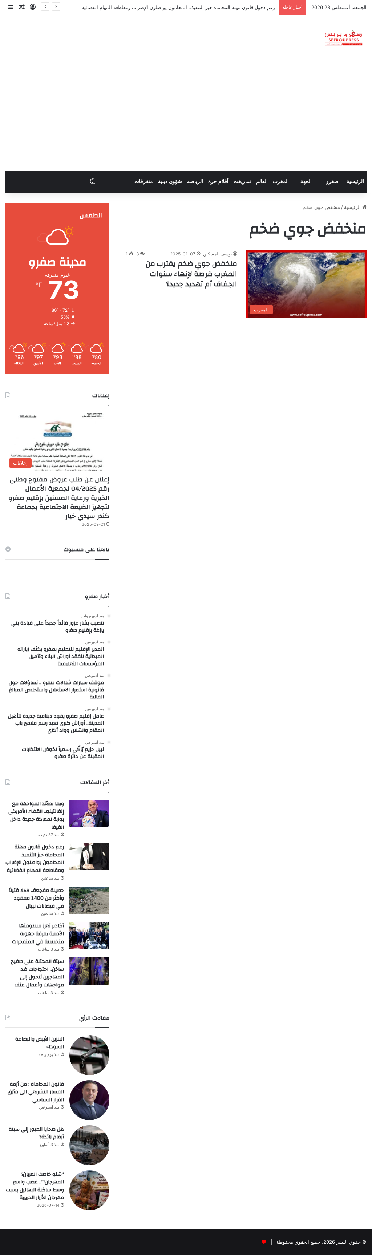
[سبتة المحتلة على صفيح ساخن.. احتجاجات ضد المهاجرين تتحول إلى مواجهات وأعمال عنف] (89, 971)
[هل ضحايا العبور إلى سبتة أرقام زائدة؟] (89, 1145)
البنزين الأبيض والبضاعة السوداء (39, 1043)
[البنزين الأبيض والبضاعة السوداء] (89, 1055)
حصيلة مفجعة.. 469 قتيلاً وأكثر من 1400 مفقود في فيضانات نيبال (36, 898)
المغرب (281, 181)
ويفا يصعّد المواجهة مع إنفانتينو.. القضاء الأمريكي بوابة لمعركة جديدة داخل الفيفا (36, 815)
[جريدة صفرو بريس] (343, 38)
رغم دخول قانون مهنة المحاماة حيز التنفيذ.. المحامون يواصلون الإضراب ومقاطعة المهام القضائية (178, 7)
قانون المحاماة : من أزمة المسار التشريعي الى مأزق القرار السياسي (36, 1092)
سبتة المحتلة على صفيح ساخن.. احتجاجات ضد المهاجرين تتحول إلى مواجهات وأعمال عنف (37, 973)
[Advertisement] (186, 116)
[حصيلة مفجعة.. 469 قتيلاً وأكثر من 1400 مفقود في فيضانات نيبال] (89, 900)
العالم (262, 181)
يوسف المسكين (217, 254)
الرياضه (195, 181)
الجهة (306, 181)
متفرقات (143, 181)
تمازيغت (242, 181)
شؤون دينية (170, 181)
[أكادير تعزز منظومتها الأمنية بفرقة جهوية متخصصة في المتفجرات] (89, 935)
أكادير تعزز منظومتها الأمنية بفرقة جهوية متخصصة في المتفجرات (38, 933)
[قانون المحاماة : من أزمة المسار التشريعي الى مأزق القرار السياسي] (89, 1100)
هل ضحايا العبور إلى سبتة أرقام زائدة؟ (36, 1133)
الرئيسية (355, 181)
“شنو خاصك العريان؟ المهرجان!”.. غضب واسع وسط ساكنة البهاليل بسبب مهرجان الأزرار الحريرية (35, 1186)
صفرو (332, 181)
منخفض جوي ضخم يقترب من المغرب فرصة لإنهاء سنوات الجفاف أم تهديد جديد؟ (191, 274)
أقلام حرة (218, 181)
